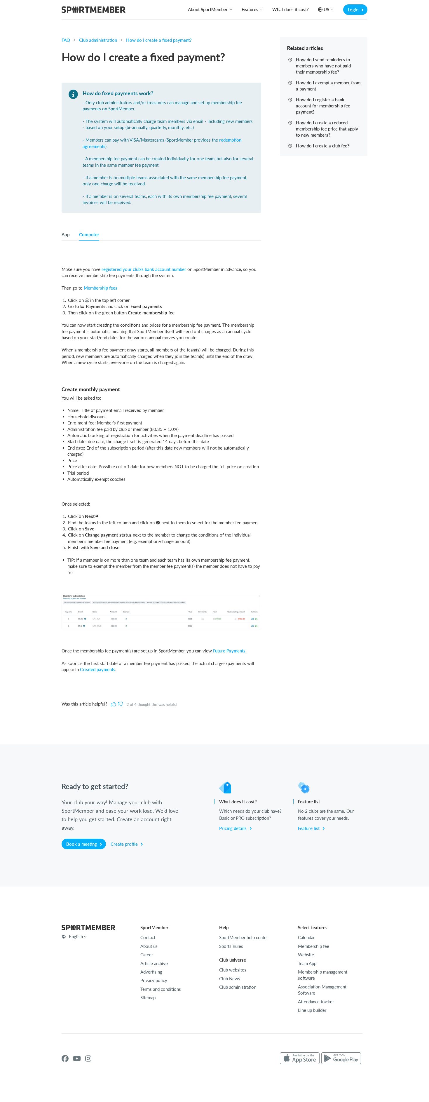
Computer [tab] (89, 234)
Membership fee (313, 946)
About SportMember (208, 9)
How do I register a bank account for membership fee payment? (323, 105)
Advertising (151, 971)
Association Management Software (322, 989)
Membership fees (100, 287)
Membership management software (322, 975)
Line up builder (312, 1010)
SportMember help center (243, 937)
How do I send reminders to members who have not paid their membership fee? (323, 65)
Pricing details (233, 828)
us (326, 9)
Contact (147, 937)
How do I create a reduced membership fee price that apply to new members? (327, 128)
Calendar (306, 937)
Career (146, 954)
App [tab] (66, 234)
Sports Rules (231, 946)
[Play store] (341, 1058)
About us (149, 946)
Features (250, 9)
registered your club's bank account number (144, 269)
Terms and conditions (160, 989)
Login (354, 9)
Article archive (154, 963)
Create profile (125, 844)
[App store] (300, 1058)
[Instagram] (88, 1058)
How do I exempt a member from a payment (328, 85)
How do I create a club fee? (322, 145)
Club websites (232, 969)
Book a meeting (82, 844)
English (76, 936)
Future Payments (229, 650)
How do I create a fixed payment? (159, 40)
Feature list (309, 828)
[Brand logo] (93, 10)
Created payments (97, 669)
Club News (229, 978)
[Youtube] (77, 1058)
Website (306, 954)
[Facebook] (65, 1058)
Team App (307, 963)
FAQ (66, 40)
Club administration (98, 40)
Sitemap (148, 997)
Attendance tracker (316, 1001)
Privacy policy (153, 980)
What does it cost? (290, 9)
